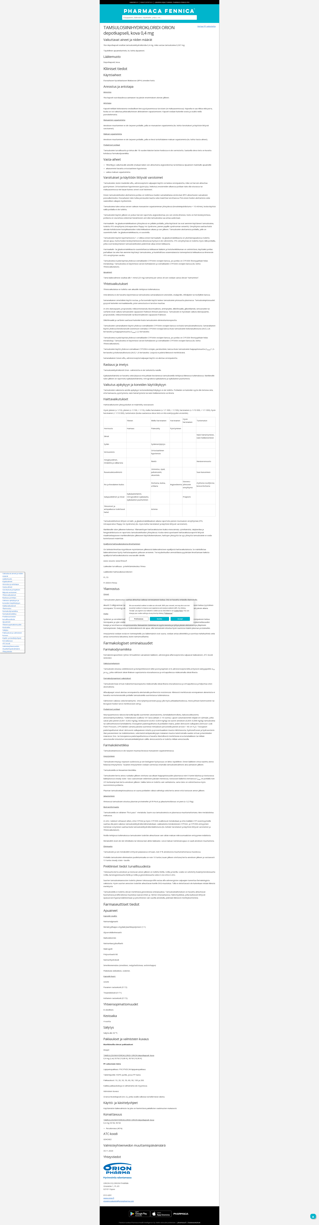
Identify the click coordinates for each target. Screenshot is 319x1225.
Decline (159, 619)
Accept (180, 619)
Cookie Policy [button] (178, 611)
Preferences (138, 619)
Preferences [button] (168, 613)
